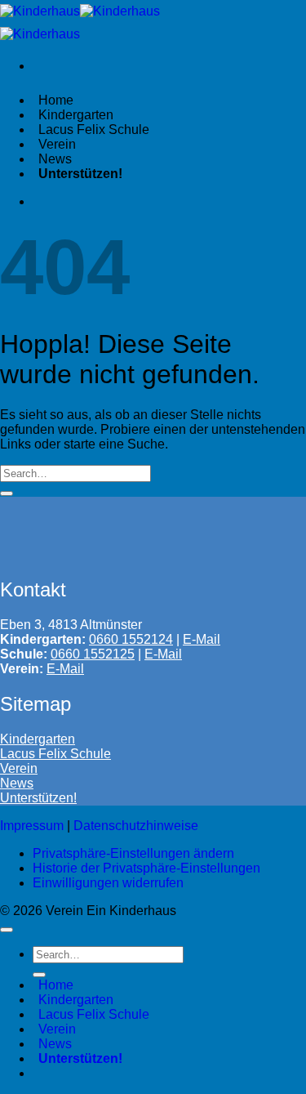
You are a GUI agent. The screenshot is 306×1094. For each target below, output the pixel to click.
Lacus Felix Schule (55, 754)
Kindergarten (37, 739)
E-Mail (163, 654)
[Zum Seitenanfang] (6, 929)
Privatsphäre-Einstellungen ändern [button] (133, 853)
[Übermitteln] (6, 493)
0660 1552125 (93, 654)
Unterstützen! (38, 798)
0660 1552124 (131, 639)
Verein (19, 768)
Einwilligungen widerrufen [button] (108, 883)
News (16, 783)
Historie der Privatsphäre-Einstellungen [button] (146, 868)
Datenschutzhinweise (135, 826)
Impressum (32, 826)
